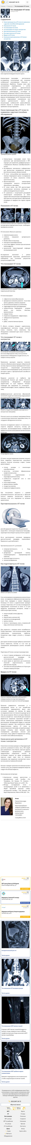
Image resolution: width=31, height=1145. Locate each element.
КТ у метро (8, 1124)
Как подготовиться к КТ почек (12, 33)
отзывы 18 (26, 893)
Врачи (23, 1111)
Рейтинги (9, 1133)
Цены (8, 1128)
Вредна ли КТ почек (9, 35)
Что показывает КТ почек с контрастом (15, 29)
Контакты (23, 1126)
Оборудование (8, 1136)
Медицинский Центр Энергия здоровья (13, 911)
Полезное (23, 1116)
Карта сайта (22, 1131)
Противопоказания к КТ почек (12, 31)
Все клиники (8, 1116)
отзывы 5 (26, 879)
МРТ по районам (8, 1121)
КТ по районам (8, 1126)
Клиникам (23, 1121)
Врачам (23, 1124)
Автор (23, 1128)
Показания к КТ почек (10, 26)
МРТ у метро (8, 1119)
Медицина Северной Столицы (10, 897)
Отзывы (23, 1114)
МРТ (8, 1111)
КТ (8, 1114)
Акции (9, 1131)
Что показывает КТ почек (11, 27)
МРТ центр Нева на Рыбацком (10, 883)
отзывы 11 (26, 907)
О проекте (23, 1119)
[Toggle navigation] (27, 2)
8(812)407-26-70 (14, 2)
